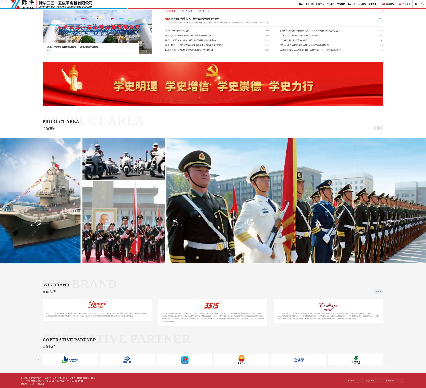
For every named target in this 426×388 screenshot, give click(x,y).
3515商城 (390, 4)
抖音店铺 (406, 4)
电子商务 (352, 4)
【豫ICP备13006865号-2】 (75, 381)
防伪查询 (373, 4)
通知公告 (204, 11)
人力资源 (362, 4)
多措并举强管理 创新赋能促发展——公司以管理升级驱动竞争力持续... (311, 31)
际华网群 (24, 384)
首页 (301, 4)
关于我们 (310, 4)
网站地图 (41, 384)
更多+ (378, 128)
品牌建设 (341, 4)
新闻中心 (320, 4)
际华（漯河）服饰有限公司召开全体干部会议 (67, 47)
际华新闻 (187, 11)
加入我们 (33, 384)
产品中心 (331, 4)
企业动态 (170, 11)
